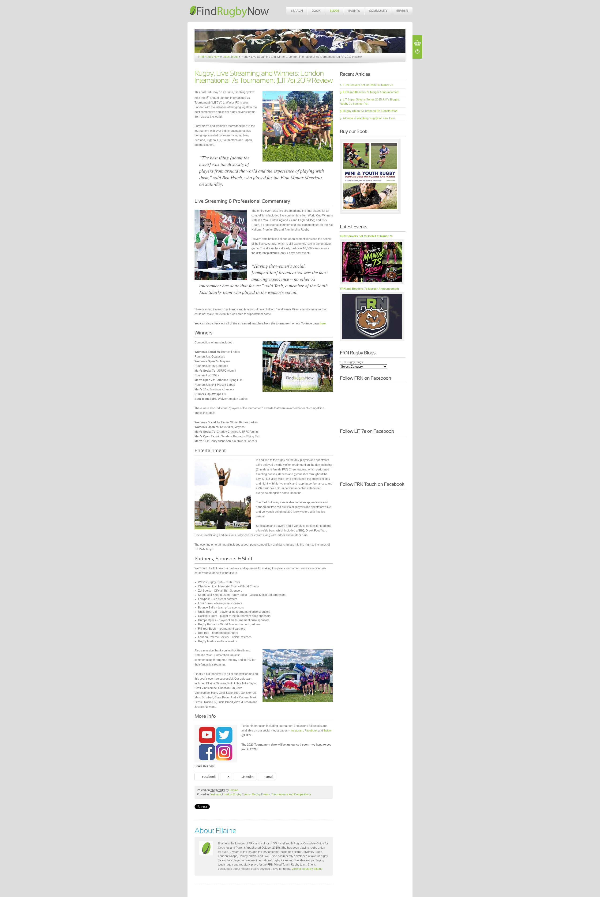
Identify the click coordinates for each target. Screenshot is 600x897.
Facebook (311, 730)
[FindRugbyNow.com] (230, 17)
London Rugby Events (236, 794)
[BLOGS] (334, 11)
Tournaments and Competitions (291, 794)
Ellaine (233, 790)
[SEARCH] (296, 11)
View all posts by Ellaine (307, 868)
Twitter (328, 730)
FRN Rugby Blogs (351, 362)
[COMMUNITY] (378, 11)
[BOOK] (316, 11)
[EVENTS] (354, 11)
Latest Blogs (230, 56)
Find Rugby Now (209, 56)
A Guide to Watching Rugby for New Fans (369, 118)
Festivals (215, 794)
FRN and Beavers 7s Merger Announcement (371, 92)
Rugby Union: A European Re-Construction (370, 111)
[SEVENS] (402, 11)
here (323, 323)
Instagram (297, 730)
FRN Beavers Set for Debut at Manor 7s (368, 85)
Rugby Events (261, 794)
